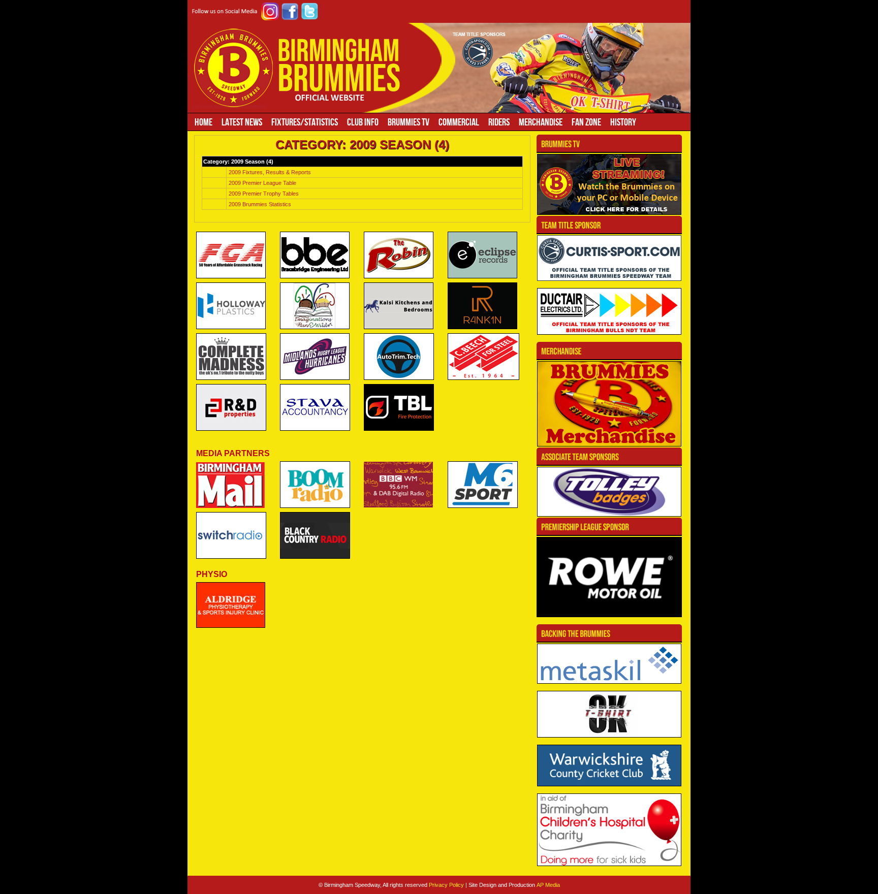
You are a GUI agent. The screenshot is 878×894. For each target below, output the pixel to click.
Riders (499, 121)
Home (203, 121)
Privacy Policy (446, 885)
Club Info (363, 121)
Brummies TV (408, 121)
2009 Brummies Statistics (260, 204)
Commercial (458, 121)
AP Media (548, 885)
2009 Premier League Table (262, 183)
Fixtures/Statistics (304, 121)
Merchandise (540, 121)
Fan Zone (586, 121)
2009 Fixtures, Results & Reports (270, 172)
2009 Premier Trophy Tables (264, 193)
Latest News (242, 121)
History (623, 121)
